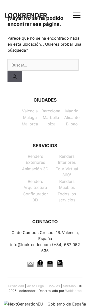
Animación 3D (35, 168)
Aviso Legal (35, 286)
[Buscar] (15, 76)
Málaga (30, 117)
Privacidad (16, 286)
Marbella (51, 117)
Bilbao (72, 123)
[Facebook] (40, 264)
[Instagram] (31, 264)
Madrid (71, 110)
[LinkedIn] (60, 264)
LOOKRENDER (25, 15)
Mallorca (30, 123)
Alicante (72, 117)
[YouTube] (50, 264)
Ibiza (51, 123)
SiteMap (69, 286)
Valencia (30, 110)
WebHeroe (73, 291)
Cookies (54, 286)
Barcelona (51, 110)
